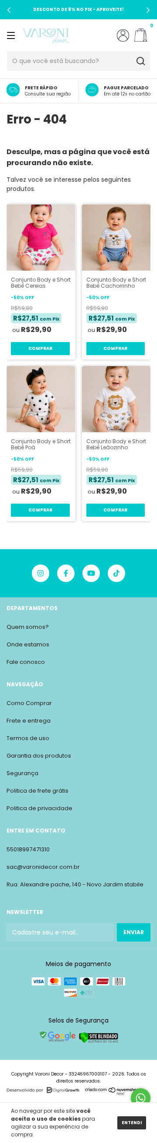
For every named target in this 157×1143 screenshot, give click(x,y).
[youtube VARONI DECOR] (91, 573)
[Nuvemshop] (112, 1093)
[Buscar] (140, 61)
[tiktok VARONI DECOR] (116, 573)
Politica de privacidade (39, 808)
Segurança (22, 773)
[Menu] (12, 35)
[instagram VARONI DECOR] (40, 573)
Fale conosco (26, 662)
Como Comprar (29, 703)
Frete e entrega (29, 720)
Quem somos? (28, 627)
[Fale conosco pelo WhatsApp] (140, 1098)
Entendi (132, 1122)
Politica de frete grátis (37, 791)
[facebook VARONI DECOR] (66, 573)
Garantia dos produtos (39, 755)
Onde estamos (28, 644)
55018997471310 (28, 849)
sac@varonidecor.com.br (43, 867)
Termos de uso (28, 738)
